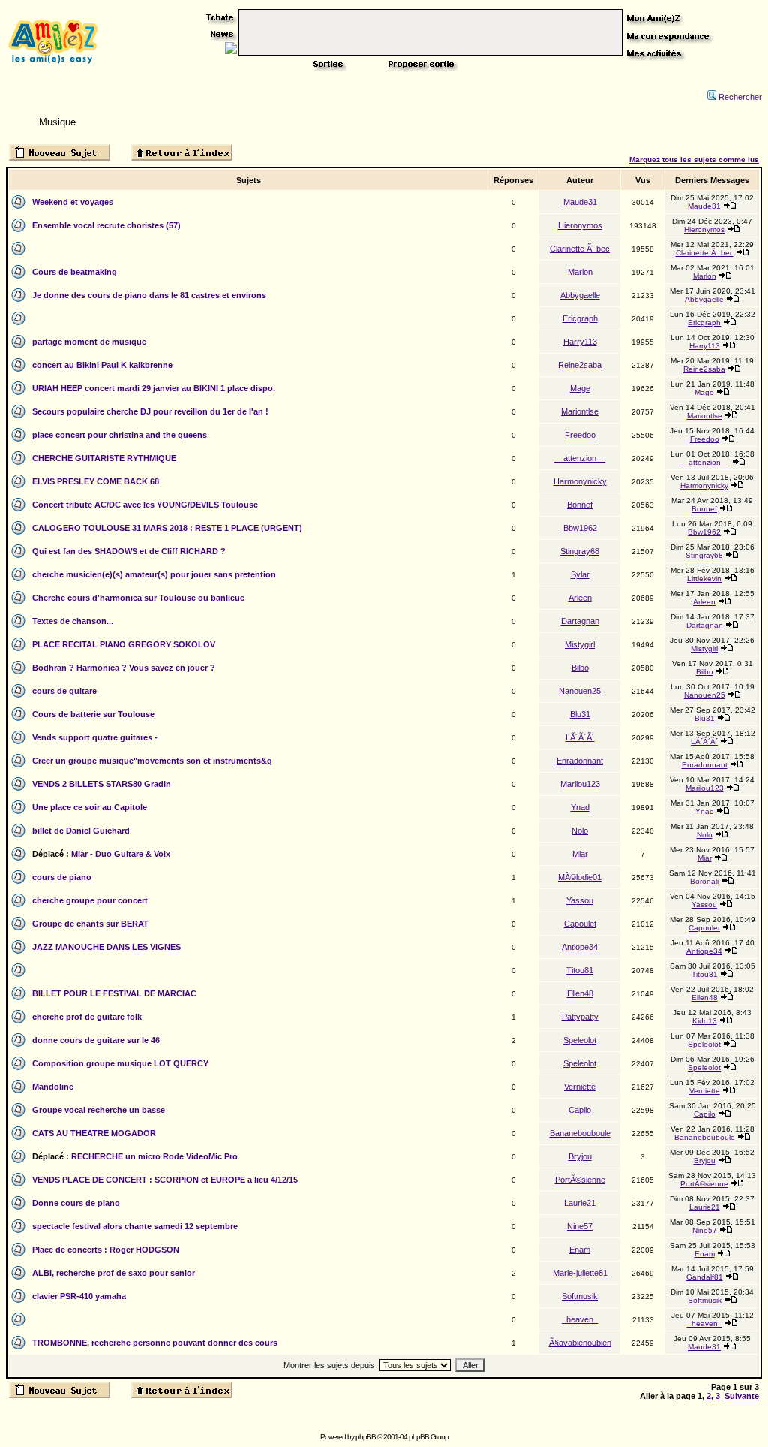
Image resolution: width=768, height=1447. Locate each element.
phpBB (366, 1437)
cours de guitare (64, 690)
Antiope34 (580, 946)
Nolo (580, 830)
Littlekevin (704, 578)
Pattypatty (580, 1016)
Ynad (580, 807)
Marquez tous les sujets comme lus (694, 159)
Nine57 (579, 1226)
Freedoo (580, 434)
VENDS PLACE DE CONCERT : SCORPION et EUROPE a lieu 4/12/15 (165, 1179)
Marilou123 (580, 783)
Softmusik (580, 1296)
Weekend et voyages (72, 201)
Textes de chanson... (72, 621)
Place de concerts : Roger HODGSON (105, 1249)
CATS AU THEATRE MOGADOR (94, 1133)
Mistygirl (580, 644)
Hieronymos (580, 225)
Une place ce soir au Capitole (89, 807)
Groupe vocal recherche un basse (98, 1109)
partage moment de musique (89, 341)
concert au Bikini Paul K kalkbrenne (102, 364)
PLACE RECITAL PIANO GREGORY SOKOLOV (123, 644)
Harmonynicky (580, 481)
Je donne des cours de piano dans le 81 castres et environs (149, 295)
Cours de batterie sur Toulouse (93, 714)
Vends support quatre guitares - (95, 737)
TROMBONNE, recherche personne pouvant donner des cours (155, 1342)
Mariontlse (579, 411)
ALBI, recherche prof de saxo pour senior (113, 1272)
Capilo (579, 1109)
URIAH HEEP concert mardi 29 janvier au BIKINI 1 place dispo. (153, 388)
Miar (580, 853)
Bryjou (580, 1156)
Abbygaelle (580, 295)
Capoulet (580, 923)
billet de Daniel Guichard (81, 830)
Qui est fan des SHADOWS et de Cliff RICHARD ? (129, 551)
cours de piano (62, 877)
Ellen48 (580, 993)
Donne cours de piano (76, 1202)
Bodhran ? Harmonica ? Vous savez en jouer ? (123, 667)
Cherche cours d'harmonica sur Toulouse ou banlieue (138, 597)
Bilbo (580, 667)
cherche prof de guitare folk (87, 1016)
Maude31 (580, 201)
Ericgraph (580, 318)
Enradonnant (579, 760)
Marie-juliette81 (580, 1272)
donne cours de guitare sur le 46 (96, 1040)
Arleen (580, 597)
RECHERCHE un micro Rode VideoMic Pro (154, 1156)
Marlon (580, 271)
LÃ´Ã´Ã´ (580, 737)
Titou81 (579, 970)
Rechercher (740, 96)
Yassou (579, 900)
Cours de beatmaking (74, 271)
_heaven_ (580, 1319)
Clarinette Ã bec (580, 248)
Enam (579, 1249)
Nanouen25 (580, 690)
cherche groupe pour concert (90, 900)
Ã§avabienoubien (580, 1342)
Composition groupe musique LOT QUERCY (120, 1063)
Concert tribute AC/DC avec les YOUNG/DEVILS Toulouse (145, 504)
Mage (580, 388)
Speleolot (579, 1040)
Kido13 (704, 1021)
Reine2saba (580, 364)
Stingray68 (579, 551)
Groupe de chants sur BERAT (90, 923)
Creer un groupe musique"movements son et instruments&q (152, 760)
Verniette (580, 1086)
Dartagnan (580, 621)
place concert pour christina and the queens (119, 434)
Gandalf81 (704, 1277)
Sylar (580, 574)
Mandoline (53, 1086)
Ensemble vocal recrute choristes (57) (106, 225)
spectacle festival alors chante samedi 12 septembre (135, 1226)
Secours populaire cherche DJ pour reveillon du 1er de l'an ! (150, 411)
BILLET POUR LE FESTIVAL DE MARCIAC (114, 993)
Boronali (704, 881)
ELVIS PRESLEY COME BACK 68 (95, 481)
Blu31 (580, 714)
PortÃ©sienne (580, 1179)
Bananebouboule (580, 1133)
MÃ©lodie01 (580, 877)
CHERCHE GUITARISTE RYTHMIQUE (104, 458)
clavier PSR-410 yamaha (79, 1296)
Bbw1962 (580, 527)
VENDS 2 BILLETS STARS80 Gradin (101, 783)
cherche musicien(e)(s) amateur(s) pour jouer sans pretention (154, 574)
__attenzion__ (579, 458)
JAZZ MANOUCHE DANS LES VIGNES (106, 946)
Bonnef (579, 504)
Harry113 (580, 341)
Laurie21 (580, 1202)
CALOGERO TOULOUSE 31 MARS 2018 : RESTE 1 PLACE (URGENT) (167, 527)
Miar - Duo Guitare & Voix (120, 853)
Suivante (741, 1395)
